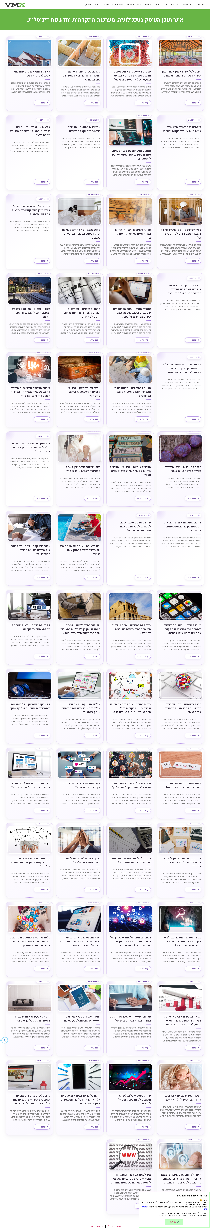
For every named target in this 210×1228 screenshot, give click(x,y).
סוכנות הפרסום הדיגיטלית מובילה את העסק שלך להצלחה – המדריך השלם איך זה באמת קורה (30, 392)
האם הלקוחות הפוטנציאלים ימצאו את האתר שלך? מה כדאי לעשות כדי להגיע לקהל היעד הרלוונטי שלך (181, 1179)
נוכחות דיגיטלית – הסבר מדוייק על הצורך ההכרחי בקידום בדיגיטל (130, 1019)
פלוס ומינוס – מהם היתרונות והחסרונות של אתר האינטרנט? (183, 785)
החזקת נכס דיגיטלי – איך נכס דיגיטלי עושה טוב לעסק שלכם (82, 1019)
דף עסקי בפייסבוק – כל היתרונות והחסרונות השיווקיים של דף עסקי (30, 706)
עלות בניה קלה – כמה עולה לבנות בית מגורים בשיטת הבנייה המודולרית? (30, 550)
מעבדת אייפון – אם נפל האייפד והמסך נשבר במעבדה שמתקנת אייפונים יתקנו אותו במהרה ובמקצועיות (182, 629)
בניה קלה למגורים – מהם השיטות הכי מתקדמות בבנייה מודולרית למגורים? (131, 629)
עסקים (130, 4)
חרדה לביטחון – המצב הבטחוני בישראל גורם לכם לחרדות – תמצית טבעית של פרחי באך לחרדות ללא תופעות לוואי (183, 289)
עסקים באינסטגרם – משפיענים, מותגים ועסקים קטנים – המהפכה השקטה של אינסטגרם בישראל (131, 75)
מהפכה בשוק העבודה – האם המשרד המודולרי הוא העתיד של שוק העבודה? (81, 75)
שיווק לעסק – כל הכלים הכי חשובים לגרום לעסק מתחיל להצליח (134, 1100)
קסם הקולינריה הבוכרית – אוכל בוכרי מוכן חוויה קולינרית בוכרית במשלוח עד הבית (31, 210)
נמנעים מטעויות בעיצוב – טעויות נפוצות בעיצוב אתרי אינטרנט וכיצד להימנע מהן (130, 155)
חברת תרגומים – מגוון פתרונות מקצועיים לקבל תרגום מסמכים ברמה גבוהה (182, 708)
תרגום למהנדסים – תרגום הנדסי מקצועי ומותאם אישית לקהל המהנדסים (132, 392)
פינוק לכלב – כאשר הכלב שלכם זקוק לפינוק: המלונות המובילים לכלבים (81, 234)
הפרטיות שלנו (113, 1226)
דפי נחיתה (174, 4)
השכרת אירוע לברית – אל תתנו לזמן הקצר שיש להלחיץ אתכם (182, 1098)
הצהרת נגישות (96, 1226)
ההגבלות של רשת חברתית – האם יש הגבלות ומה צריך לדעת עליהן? (131, 785)
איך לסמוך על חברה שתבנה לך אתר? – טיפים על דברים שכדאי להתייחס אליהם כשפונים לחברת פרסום (131, 1179)
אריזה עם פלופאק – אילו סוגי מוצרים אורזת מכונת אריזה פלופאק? (82, 392)
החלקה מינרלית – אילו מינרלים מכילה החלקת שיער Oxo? (182, 469)
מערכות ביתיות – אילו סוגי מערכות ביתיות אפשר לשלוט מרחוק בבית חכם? (130, 471)
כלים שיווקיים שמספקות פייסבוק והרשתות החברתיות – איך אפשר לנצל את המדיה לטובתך (30, 941)
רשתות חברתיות (102, 4)
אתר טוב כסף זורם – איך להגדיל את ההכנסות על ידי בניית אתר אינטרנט (182, 862)
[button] (4, 1040)
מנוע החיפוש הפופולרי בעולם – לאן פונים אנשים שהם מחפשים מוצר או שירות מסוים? (182, 941)
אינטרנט (200, 4)
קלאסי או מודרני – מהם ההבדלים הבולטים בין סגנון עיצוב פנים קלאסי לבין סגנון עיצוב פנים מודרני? (181, 368)
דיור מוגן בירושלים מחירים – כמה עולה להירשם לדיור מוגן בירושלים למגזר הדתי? (30, 447)
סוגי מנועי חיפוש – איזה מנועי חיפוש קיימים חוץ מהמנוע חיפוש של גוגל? (30, 862)
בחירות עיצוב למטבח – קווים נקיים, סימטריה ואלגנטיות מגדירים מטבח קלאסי (29, 131)
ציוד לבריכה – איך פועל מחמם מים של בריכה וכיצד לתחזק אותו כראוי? (79, 550)
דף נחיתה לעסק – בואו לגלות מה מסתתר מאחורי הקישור (31, 627)
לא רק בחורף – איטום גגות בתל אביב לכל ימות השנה (31, 74)
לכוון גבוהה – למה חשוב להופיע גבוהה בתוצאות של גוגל (81, 861)
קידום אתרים (118, 4)
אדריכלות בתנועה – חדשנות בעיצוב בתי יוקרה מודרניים (84, 129)
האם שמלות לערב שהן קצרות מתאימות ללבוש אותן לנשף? (83, 469)
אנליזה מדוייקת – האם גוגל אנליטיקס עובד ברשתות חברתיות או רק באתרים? (80, 708)
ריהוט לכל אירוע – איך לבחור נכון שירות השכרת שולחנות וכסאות (181, 74)
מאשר (174, 1222)
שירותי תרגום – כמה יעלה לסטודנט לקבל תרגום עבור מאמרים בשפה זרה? (135, 526)
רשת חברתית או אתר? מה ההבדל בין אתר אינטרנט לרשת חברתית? (30, 785)
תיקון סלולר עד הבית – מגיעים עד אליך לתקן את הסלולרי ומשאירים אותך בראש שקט (80, 1100)
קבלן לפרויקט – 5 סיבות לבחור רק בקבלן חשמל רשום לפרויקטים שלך (181, 234)
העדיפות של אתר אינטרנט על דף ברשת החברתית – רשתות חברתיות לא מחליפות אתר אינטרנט (80, 941)
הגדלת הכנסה (160, 4)
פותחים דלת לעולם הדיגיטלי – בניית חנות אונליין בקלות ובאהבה (181, 129)
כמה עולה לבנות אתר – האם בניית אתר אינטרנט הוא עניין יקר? (131, 861)
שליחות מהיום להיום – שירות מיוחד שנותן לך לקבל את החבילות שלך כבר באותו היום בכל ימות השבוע (80, 629)
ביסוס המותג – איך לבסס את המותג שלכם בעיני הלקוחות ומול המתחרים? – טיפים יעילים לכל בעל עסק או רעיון (130, 708)
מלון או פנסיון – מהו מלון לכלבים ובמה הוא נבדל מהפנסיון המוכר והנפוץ (30, 313)
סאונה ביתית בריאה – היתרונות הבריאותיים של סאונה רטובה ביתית (133, 234)
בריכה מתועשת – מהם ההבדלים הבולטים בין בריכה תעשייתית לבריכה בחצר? (182, 526)
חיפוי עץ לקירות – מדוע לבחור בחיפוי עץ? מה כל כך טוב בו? (32, 1019)
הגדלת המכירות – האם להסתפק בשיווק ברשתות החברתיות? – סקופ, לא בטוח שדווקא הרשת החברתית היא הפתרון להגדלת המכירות (182, 1021)
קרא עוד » (194, 102)
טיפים (148, 4)
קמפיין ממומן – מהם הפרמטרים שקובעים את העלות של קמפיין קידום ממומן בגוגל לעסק (132, 313)
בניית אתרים (187, 4)
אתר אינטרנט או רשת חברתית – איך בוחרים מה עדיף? (81, 785)
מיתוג (139, 4)
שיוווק (88, 4)
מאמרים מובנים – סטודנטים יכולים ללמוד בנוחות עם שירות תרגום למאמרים (82, 313)
